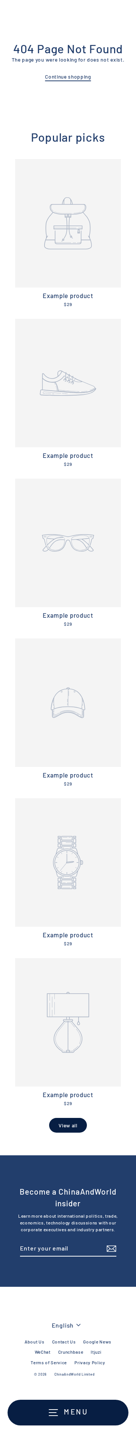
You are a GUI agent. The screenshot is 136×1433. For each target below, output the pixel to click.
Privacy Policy (89, 1362)
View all (68, 1125)
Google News (97, 1341)
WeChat (43, 1351)
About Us (34, 1341)
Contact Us (64, 1341)
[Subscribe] (110, 1249)
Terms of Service (49, 1362)
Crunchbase (70, 1351)
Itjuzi (96, 1351)
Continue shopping (68, 76)
